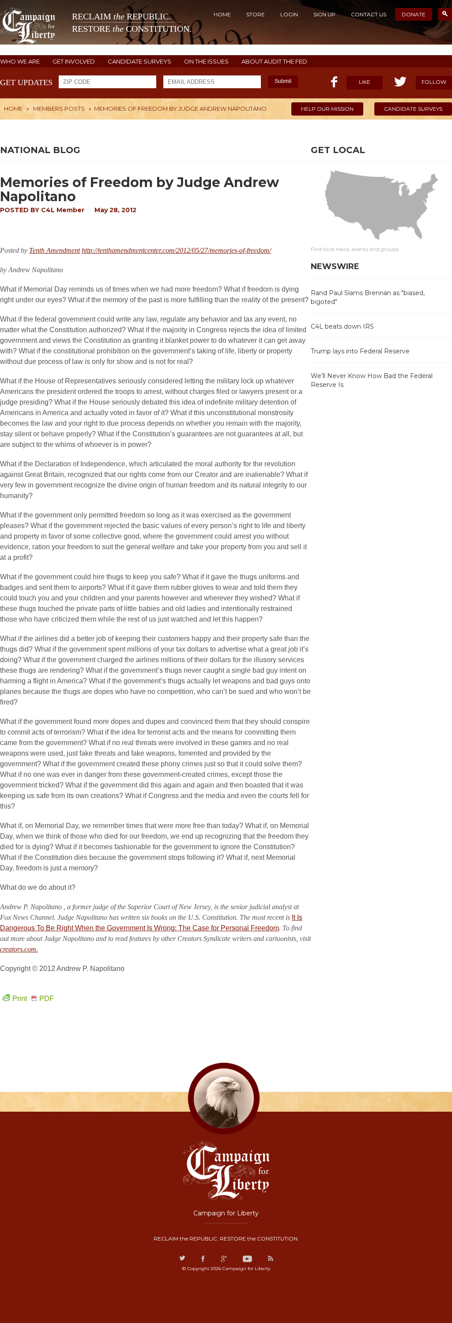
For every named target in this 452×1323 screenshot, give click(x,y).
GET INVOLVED (74, 61)
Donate (414, 14)
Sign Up (324, 14)
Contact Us (368, 14)
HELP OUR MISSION (327, 108)
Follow (434, 82)
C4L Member (62, 210)
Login (289, 14)
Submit (283, 81)
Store (255, 14)
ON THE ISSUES (206, 61)
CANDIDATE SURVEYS (139, 61)
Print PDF (33, 998)
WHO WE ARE (20, 61)
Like (364, 82)
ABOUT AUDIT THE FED (274, 61)
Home (222, 14)
